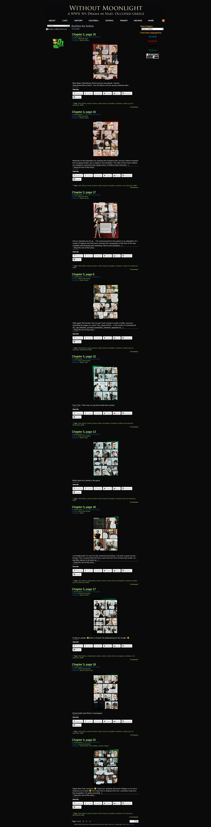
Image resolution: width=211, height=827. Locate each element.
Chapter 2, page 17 (84, 192)
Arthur (82, 280)
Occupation (111, 103)
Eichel (87, 40)
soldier (125, 103)
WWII (81, 105)
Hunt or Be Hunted (84, 278)
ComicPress (111, 824)
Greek (100, 103)
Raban (106, 746)
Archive (138, 21)
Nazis (104, 103)
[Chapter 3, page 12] (106, 402)
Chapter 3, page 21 (84, 739)
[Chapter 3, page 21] (106, 785)
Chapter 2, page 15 (84, 34)
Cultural (94, 21)
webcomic (76, 105)
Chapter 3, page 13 (84, 431)
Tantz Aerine (85, 824)
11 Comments (133, 817)
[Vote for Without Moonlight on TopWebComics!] (152, 58)
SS (132, 103)
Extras (110, 21)
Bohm (82, 40)
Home (151, 21)
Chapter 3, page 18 (84, 664)
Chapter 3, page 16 (84, 507)
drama (89, 103)
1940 (79, 103)
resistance (119, 103)
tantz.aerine (78, 37)
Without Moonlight (105, 10)
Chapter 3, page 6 (83, 274)
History (78, 21)
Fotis (86, 362)
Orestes (101, 746)
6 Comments (134, 107)
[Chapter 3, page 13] (106, 477)
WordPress (101, 824)
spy (129, 103)
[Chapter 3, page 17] (106, 634)
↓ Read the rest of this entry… (84, 167)
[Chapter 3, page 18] (106, 710)
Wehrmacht (84, 350)
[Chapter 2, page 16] (106, 157)
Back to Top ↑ (130, 824)
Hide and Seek (83, 39)
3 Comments (134, 735)
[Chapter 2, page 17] (106, 238)
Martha (95, 746)
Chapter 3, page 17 (84, 589)
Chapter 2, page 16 (84, 111)
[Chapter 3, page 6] (106, 320)
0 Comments (134, 187)
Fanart (124, 21)
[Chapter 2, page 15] (106, 80)
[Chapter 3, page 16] (106, 552)
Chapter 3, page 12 (84, 356)
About (52, 21)
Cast (65, 21)
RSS (163, 20)
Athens (84, 103)
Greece (94, 103)
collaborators (91, 581)
